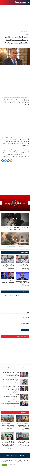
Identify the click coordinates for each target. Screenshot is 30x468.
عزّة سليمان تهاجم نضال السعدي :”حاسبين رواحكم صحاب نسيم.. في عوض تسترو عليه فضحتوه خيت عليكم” (10, 403)
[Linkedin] (8, 160)
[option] (15, 203)
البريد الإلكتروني (25, 317)
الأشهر (22, 368)
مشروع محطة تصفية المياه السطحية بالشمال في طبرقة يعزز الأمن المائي (8, 425)
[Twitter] (5, 160)
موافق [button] (4, 464)
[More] (11, 160)
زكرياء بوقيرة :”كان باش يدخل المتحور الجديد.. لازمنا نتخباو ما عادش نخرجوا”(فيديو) (22, 282)
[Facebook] (2, 160)
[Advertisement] (15, 81)
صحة (22, 31)
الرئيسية (26, 31)
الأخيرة (7, 368)
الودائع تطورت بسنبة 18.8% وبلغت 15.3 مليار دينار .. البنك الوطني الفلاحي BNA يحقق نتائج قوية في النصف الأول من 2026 (8, 444)
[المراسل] (20, 2)
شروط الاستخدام (23, 461)
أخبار (15, 200)
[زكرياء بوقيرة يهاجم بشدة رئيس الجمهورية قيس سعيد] (7, 276)
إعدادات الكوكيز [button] (11, 464)
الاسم (27, 312)
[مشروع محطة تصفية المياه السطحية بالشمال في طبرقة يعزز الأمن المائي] (7, 418)
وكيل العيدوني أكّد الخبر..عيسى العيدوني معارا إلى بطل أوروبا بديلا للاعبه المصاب (11, 396)
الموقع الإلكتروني (25, 323)
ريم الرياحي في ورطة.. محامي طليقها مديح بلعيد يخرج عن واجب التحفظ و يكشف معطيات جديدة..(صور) (11, 374)
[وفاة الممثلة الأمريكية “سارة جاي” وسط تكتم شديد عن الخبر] (24, 382)
